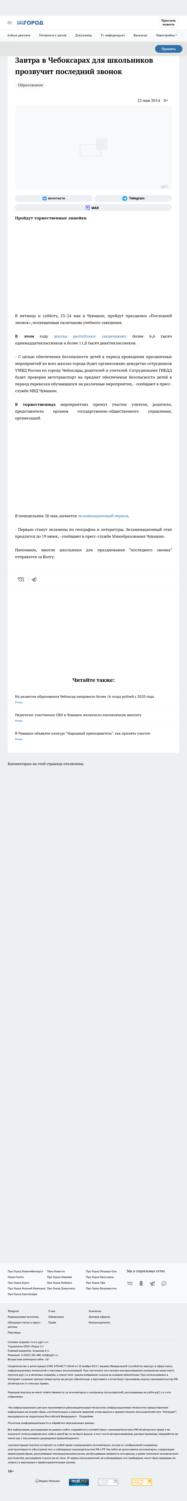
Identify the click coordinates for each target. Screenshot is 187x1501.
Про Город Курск (18, 1282)
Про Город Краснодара (22, 1294)
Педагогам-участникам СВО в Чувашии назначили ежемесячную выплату (78, 717)
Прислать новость (168, 22)
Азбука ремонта (19, 35)
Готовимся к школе (53, 35)
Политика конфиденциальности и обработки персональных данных (51, 1423)
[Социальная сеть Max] (93, 207)
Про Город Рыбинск (59, 1282)
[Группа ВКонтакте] (53, 198)
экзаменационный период (103, 515)
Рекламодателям (99, 1322)
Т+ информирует (113, 35)
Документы (83, 35)
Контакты (95, 1311)
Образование (30, 85)
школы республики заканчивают (90, 336)
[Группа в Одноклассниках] (141, 1283)
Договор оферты (99, 1316)
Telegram (13, 1311)
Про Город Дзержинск (61, 1288)
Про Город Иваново (59, 1277)
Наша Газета (16, 1277)
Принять (169, 49)
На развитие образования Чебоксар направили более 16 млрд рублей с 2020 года (84, 699)
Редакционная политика (23, 1316)
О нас (51, 1311)
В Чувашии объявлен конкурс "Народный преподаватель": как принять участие (82, 736)
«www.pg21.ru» (39, 1342)
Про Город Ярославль (100, 1277)
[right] (182, 36)
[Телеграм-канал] (133, 198)
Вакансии (141, 35)
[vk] (21, 579)
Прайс (52, 1322)
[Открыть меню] (9, 22)
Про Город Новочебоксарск (25, 1271)
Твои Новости (56, 1271)
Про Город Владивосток (101, 1288)
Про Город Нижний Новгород (27, 1288)
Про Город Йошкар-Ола (101, 1271)
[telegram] (35, 579)
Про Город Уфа (95, 1282)
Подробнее (86, 1416)
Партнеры (14, 1332)
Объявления (56, 1316)
